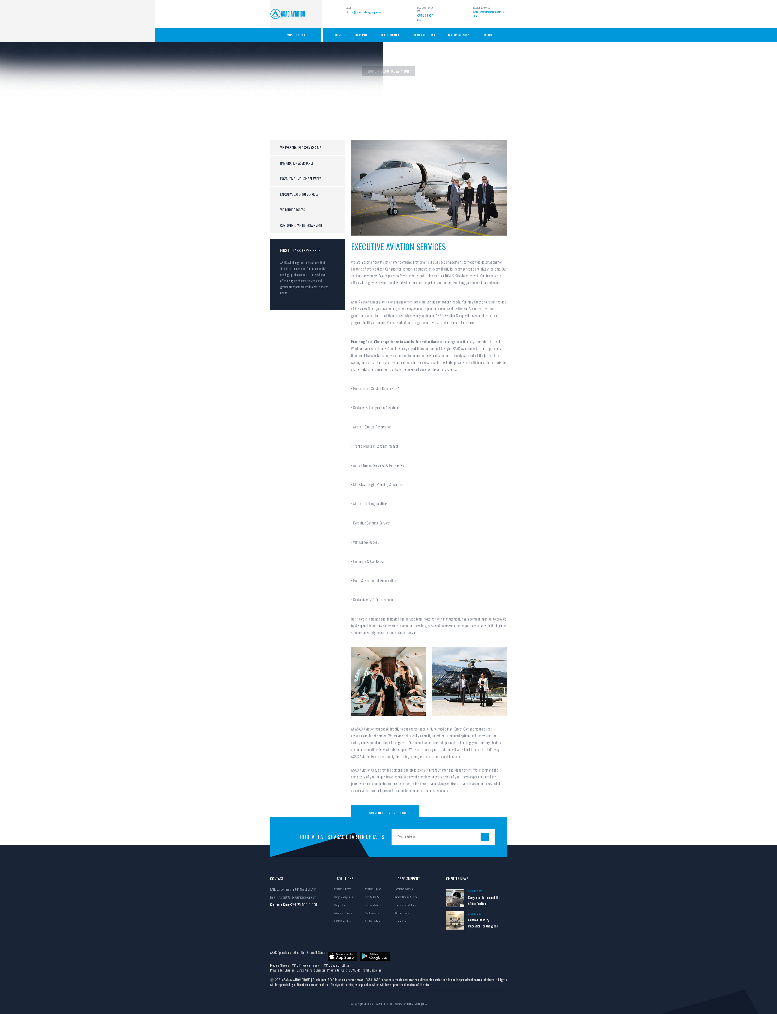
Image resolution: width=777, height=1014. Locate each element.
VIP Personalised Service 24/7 (300, 147)
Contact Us (400, 921)
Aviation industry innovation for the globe (483, 923)
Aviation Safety (372, 921)
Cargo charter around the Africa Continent (484, 900)
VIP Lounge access (292, 209)
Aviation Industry (342, 889)
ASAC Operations (342, 921)
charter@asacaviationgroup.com (363, 12)
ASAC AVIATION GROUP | (398, 1004)
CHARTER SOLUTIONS (423, 35)
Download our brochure (387, 813)
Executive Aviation (404, 889)
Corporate (361, 35)
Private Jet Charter (343, 913)
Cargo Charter (341, 905)
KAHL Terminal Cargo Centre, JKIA (488, 14)
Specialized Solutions (405, 905)
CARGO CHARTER (389, 35)
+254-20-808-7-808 (425, 17)
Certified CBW (372, 897)
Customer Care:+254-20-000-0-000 (293, 904)
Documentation (372, 905)
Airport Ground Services (406, 897)
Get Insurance (372, 913)
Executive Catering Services (299, 194)
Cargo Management (344, 897)
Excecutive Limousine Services (300, 178)
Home (338, 35)
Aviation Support (373, 889)
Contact (487, 35)
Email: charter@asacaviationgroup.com (293, 897)
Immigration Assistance (296, 163)
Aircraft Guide (402, 913)
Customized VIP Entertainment (301, 225)
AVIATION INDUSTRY (458, 35)
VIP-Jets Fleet (298, 35)
